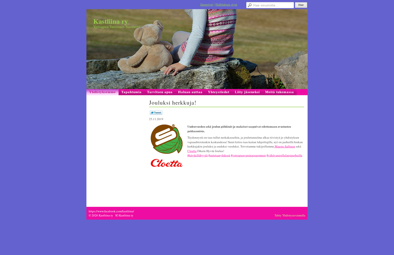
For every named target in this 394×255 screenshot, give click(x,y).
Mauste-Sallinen (284, 146)
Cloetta (192, 151)
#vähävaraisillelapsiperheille (284, 155)
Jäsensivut (206, 4)
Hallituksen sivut (226, 4)
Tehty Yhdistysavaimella (290, 215)
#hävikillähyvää (197, 155)
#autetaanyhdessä (219, 155)
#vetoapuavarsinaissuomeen (248, 155)
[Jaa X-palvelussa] (156, 114)
